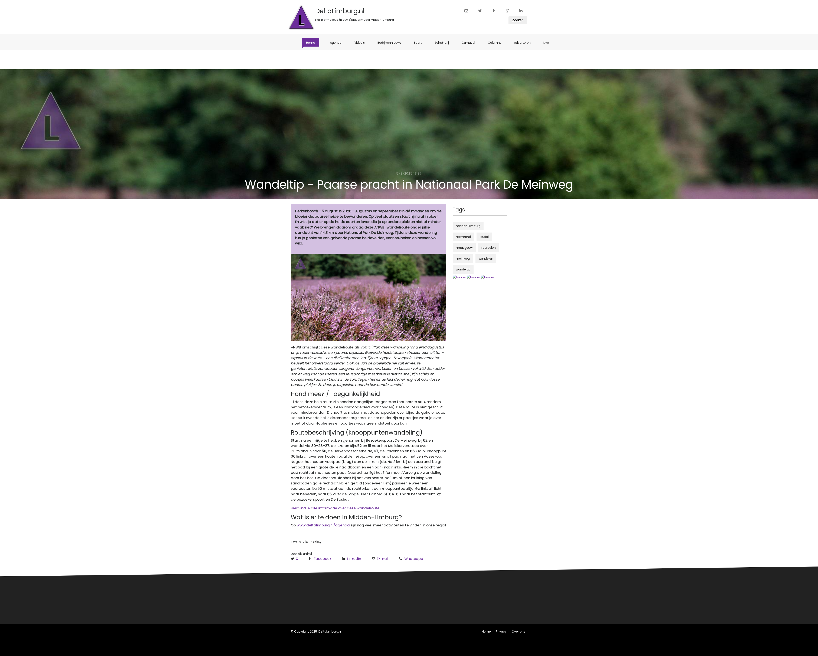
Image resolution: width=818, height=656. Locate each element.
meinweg (463, 258)
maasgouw (464, 248)
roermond (463, 237)
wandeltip (463, 269)
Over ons (518, 631)
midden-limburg (468, 226)
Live (548, 42)
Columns (496, 42)
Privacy (501, 631)
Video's (361, 42)
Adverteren (524, 42)
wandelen (486, 258)
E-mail (383, 558)
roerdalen (488, 248)
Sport (420, 42)
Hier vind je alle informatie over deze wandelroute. (335, 508)
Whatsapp (413, 558)
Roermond (362, 597)
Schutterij (444, 42)
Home (312, 42)
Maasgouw (362, 605)
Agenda (338, 42)
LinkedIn (354, 558)
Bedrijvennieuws (391, 42)
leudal (484, 237)
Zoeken (518, 20)
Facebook (322, 558)
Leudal (359, 589)
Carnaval (470, 42)
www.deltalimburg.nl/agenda (323, 525)
